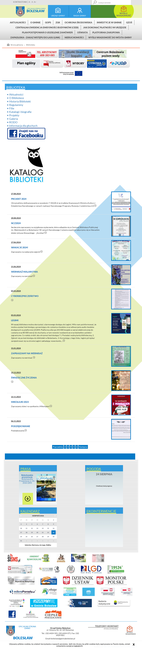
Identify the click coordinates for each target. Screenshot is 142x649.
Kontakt (116, 1)
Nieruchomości (74, 37)
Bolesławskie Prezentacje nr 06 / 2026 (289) (27, 479)
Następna (83, 447)
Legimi (14, 320)
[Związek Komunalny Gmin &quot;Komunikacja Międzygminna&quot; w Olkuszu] (78, 562)
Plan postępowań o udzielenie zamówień (47, 32)
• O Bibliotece (15, 98)
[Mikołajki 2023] (121, 405)
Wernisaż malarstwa (24, 271)
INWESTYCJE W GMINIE (109, 22)
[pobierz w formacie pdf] (27, 499)
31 (21, 541)
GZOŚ (129, 22)
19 (32, 532)
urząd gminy (58, 15)
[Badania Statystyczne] (114, 607)
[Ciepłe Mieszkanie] (53, 618)
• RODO (12, 122)
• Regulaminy (15, 104)
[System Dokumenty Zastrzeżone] (48, 584)
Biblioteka (30, 45)
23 (53, 532)
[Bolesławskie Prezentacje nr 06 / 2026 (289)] (46, 501)
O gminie (35, 22)
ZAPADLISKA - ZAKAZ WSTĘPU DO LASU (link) (35, 37)
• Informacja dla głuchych (22, 125)
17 (21, 532)
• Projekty (13, 115)
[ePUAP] (118, 63)
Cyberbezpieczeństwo (25, 296)
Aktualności (18, 22)
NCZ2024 (16, 223)
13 (37, 528)
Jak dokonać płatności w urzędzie (104, 27)
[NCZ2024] (121, 226)
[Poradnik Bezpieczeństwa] (25, 54)
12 (32, 528)
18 (26, 532)
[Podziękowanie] (121, 429)
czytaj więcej (95, 205)
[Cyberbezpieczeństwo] (121, 299)
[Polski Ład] (77, 607)
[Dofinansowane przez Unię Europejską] (71, 73)
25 (26, 536)
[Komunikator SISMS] (14, 562)
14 (43, 528)
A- (30, 2)
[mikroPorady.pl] (22, 595)
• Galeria (12, 118)
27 (37, 536)
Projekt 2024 (18, 199)
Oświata (82, 32)
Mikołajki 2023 (20, 402)
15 (48, 528)
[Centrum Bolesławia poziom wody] (110, 54)
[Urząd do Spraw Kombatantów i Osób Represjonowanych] (71, 573)
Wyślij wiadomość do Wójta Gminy (110, 37)
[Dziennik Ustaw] (78, 584)
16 (53, 528)
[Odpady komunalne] (38, 562)
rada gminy (79, 15)
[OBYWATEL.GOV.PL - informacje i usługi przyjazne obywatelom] (20, 573)
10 (21, 528)
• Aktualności (15, 94)
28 (43, 536)
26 (32, 536)
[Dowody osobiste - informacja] (98, 562)
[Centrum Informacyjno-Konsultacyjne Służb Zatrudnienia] (115, 573)
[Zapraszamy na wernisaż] (121, 356)
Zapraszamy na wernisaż (27, 353)
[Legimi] (121, 323)
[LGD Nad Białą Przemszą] (91, 573)
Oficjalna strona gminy (36, 8)
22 (48, 532)
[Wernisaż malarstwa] (121, 274)
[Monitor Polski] (111, 584)
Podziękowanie (20, 426)
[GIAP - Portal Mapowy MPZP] (49, 573)
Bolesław (36, 11)
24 (21, 536)
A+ (35, 2)
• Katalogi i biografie (19, 111)
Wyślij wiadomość (129, 633)
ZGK (58, 22)
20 (37, 532)
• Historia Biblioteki (19, 101)
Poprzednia (58, 447)
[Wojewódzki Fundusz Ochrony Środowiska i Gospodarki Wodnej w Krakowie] (49, 595)
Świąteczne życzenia (24, 377)
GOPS (48, 22)
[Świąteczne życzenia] (121, 380)
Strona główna (20, 11)
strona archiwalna (111, 628)
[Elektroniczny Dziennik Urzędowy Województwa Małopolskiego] (21, 584)
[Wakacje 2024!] (121, 250)
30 (53, 536)
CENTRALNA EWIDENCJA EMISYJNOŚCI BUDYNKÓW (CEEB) (47, 27)
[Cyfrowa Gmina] (97, 63)
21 (43, 532)
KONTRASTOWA (20, 2)
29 (48, 536)
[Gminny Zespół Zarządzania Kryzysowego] (47, 54)
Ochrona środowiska (78, 22)
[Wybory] (75, 63)
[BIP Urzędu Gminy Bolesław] (52, 63)
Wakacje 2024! (19, 247)
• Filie (10, 108)
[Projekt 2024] (121, 202)
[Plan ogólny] (26, 63)
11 (26, 528)
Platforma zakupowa (106, 32)
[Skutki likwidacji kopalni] (75, 54)
